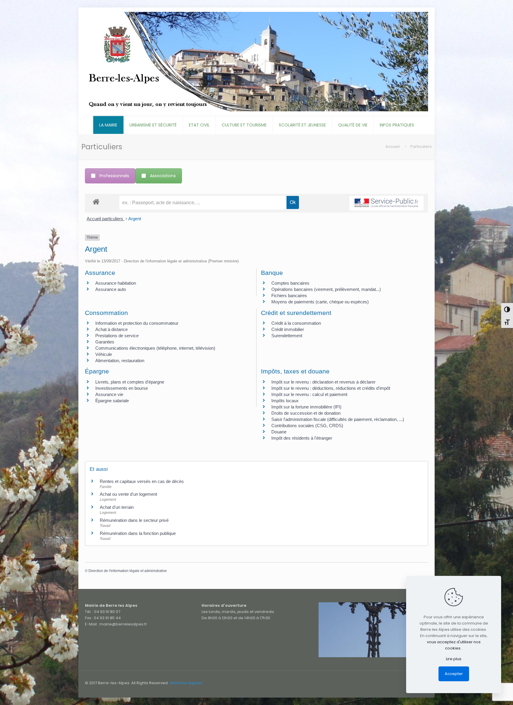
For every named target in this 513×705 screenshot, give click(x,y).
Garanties (104, 341)
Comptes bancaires (290, 283)
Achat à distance (111, 329)
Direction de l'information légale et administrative (127, 571)
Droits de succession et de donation (306, 413)
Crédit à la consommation (296, 323)
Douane (278, 431)
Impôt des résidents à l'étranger (301, 438)
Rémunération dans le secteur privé (134, 520)
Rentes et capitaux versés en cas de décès (142, 481)
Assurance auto (110, 289)
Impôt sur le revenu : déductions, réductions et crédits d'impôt (330, 388)
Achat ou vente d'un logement (128, 494)
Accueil (392, 146)
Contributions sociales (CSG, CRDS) (307, 425)
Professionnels (114, 176)
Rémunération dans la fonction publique (138, 533)
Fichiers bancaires (289, 295)
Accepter (454, 674)
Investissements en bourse (121, 388)
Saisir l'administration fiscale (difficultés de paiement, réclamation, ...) (337, 419)
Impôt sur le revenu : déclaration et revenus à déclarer (323, 381)
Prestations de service (117, 335)
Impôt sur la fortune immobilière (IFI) (306, 406)
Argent (134, 218)
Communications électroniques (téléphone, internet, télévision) (155, 348)
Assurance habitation (115, 283)
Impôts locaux (285, 400)
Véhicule (103, 354)
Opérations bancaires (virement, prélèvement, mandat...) (326, 289)
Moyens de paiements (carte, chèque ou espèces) (320, 301)
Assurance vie (109, 394)
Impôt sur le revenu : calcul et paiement (309, 394)
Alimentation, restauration (119, 360)
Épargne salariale (112, 400)
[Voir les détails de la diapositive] (373, 629)
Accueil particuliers (105, 218)
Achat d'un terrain (117, 507)
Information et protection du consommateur (136, 323)
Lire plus (453, 659)
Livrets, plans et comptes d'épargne (129, 381)
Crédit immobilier (287, 329)
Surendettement (286, 335)
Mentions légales (186, 683)
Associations (163, 176)
